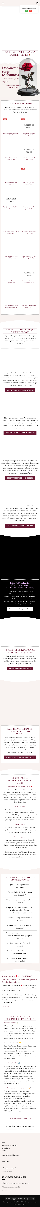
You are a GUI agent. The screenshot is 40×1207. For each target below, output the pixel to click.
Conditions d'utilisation (10, 1191)
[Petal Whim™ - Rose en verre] (20, 3)
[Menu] (3, 3)
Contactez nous (7, 1172)
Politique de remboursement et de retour (16, 1183)
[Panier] (37, 3)
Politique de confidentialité (11, 1187)
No (30, 10)
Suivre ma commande (9, 1168)
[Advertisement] (20, 27)
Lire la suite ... (6, 1007)
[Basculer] (8, 885)
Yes (27, 10)
